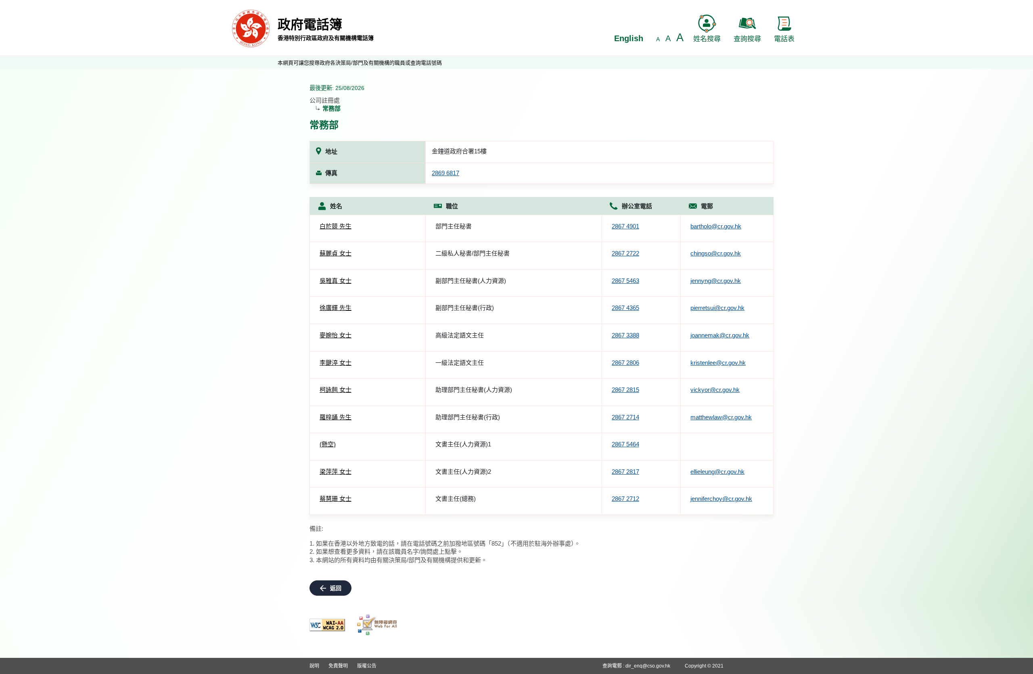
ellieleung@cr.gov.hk (717, 471)
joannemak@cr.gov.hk (719, 335)
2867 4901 (625, 226)
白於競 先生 (335, 226)
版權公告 (366, 666)
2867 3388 (625, 335)
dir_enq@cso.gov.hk (647, 666)
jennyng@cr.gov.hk (715, 280)
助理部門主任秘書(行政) (467, 417)
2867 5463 (625, 280)
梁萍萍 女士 (335, 471)
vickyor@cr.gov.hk (715, 389)
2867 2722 (625, 253)
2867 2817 (625, 471)
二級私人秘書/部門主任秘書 (472, 253)
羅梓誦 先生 (335, 417)
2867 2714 (625, 417)
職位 (452, 206)
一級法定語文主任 (459, 362)
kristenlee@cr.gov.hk (718, 362)
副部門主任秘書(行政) (464, 307)
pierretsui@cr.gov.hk (717, 307)
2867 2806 (625, 362)
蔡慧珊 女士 (335, 498)
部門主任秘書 (453, 226)
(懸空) (328, 444)
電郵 (707, 206)
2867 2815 (625, 389)
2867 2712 (625, 498)
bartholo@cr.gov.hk (715, 226)
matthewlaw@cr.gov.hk (721, 417)
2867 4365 (625, 307)
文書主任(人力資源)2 (463, 471)
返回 (335, 588)
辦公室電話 (637, 206)
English (628, 38)
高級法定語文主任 (459, 335)
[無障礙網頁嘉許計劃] (377, 625)
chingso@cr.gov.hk (715, 253)
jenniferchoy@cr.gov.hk (721, 498)
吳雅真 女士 (335, 280)
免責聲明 (338, 666)
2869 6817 (445, 173)
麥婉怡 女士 (335, 335)
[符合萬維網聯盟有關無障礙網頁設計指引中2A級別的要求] (327, 625)
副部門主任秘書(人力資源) (470, 280)
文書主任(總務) (455, 498)
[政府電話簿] (251, 28)
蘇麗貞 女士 (335, 253)
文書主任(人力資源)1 (463, 444)
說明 (314, 666)
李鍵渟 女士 (335, 362)
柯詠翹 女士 (335, 389)
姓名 (336, 206)
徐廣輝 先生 (335, 307)
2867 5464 (625, 444)
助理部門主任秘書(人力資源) (473, 389)
